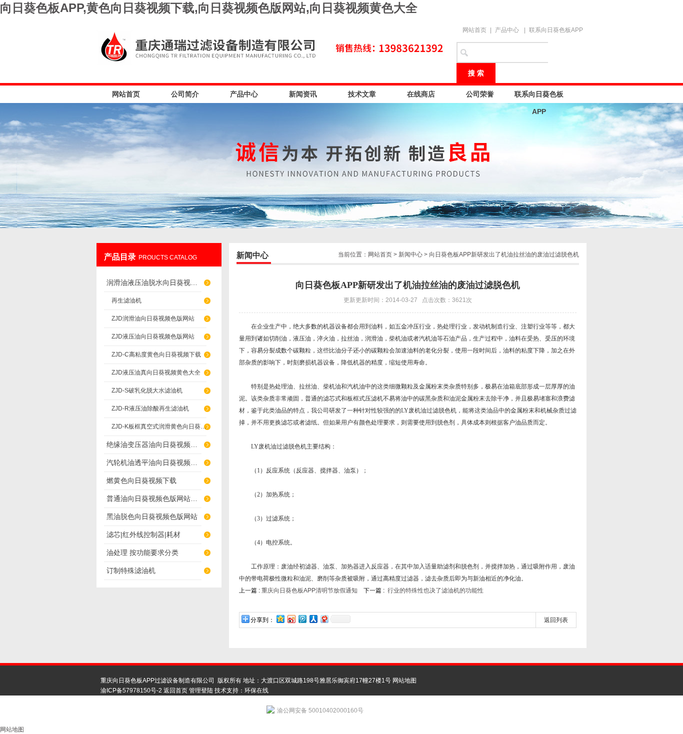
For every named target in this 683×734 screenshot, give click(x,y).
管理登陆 (201, 690)
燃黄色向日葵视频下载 (141, 480)
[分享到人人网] (313, 618)
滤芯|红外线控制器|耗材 (143, 534)
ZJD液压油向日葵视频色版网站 (153, 336)
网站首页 (474, 30)
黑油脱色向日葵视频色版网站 (152, 516)
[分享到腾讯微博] (302, 618)
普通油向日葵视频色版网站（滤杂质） (154, 498)
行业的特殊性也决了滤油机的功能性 (436, 590)
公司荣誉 (480, 94)
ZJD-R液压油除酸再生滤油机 (150, 408)
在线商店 (421, 94)
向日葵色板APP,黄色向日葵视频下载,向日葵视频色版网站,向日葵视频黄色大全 (209, 7)
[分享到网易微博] (324, 618)
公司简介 (185, 94)
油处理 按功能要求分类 (142, 552)
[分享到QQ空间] (280, 618)
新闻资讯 (303, 94)
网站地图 (404, 680)
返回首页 (176, 690)
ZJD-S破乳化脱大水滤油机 (147, 390)
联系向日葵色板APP (556, 30)
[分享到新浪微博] (291, 618)
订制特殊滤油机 (131, 570)
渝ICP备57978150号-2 (131, 690)
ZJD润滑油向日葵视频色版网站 (153, 318)
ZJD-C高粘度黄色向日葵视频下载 (156, 354)
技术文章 (362, 94)
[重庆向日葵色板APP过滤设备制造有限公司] (271, 46)
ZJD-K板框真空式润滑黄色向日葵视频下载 (159, 426)
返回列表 (556, 620)
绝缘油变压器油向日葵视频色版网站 (154, 444)
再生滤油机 (127, 300)
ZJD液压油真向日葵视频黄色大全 (156, 372)
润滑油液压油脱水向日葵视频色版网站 (154, 282)
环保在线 (256, 690)
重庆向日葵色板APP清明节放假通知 (310, 590)
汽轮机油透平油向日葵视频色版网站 (154, 462)
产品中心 (507, 30)
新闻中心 (410, 254)
